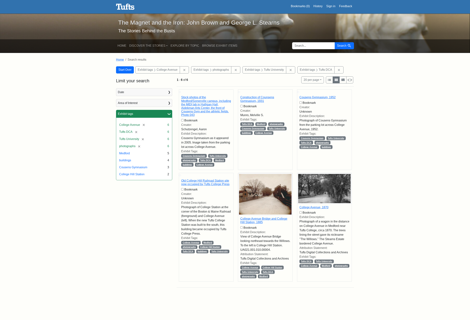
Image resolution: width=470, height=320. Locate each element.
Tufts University (217, 156)
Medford (124, 153)
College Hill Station (131, 174)
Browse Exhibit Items (219, 45)
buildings (125, 160)
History (318, 6)
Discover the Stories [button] (147, 45)
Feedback (345, 6)
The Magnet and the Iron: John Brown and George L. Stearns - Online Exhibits (125, 6)
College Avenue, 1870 (313, 207)
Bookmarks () (300, 6)
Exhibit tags (125, 113)
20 (311, 79)
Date (121, 92)
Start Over (124, 69)
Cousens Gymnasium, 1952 (317, 97)
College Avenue (204, 164)
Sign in (330, 6)
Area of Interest (128, 103)
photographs (189, 160)
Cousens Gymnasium (133, 167)
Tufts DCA (205, 160)
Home (122, 45)
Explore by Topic (185, 45)
